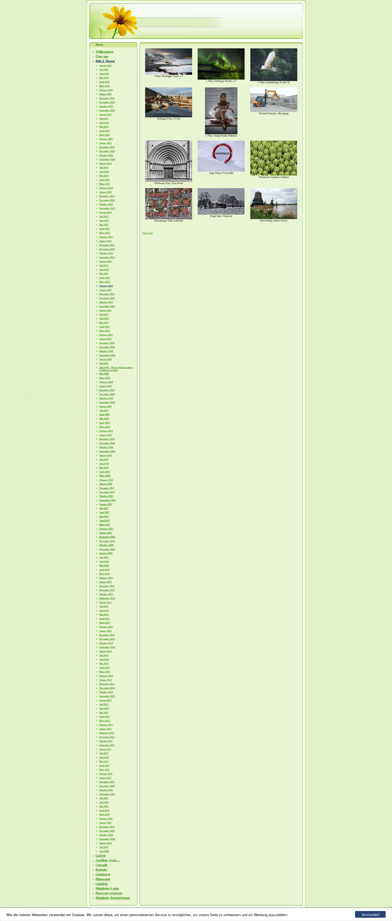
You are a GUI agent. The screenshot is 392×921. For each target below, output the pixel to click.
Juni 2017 (104, 512)
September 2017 (107, 500)
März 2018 (104, 475)
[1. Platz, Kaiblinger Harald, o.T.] (221, 78)
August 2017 (105, 504)
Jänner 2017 (105, 533)
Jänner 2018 (105, 484)
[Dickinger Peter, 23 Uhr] (168, 116)
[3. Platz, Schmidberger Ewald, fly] (273, 80)
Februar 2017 (106, 528)
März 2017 (104, 524)
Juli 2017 (104, 508)
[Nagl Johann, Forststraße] (221, 170)
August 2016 (105, 553)
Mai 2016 (104, 565)
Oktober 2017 (106, 496)
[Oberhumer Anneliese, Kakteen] (273, 174)
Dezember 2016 (107, 537)
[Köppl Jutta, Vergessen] (221, 213)
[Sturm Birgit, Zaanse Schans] (273, 218)
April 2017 (104, 520)
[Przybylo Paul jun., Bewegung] (273, 111)
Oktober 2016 (106, 545)
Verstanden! (370, 914)
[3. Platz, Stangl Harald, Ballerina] (221, 133)
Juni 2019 (104, 414)
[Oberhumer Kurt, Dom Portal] (168, 181)
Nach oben (148, 233)
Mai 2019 (104, 418)
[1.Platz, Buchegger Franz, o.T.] (168, 73)
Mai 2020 (104, 373)
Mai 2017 (104, 516)
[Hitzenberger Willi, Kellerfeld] (168, 218)
